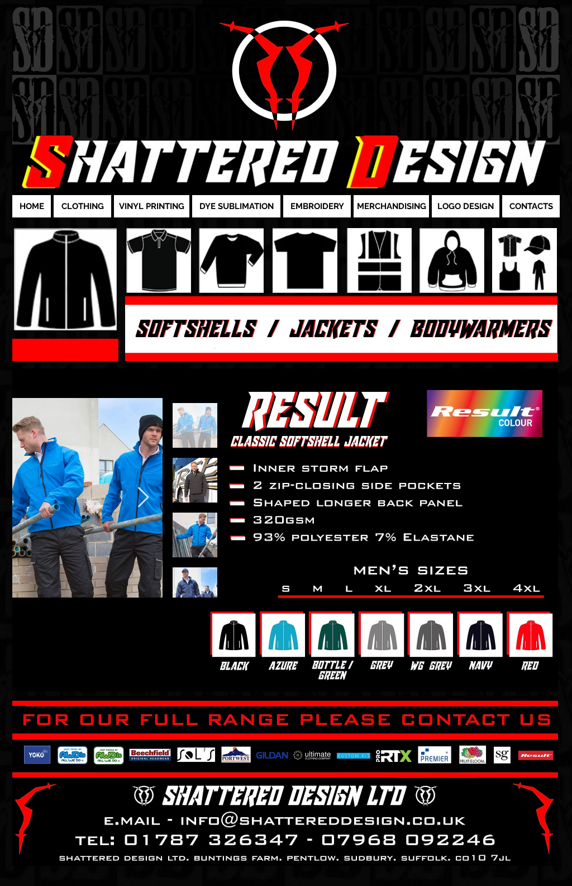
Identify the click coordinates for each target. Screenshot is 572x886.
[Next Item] (143, 498)
